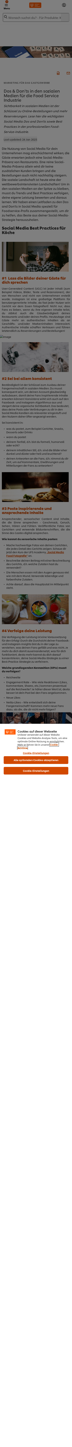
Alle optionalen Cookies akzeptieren (36, 760)
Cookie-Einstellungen (36, 753)
